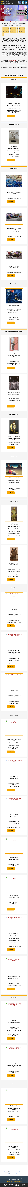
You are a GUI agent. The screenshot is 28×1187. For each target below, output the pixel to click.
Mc (24, 28)
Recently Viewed (21, 13)
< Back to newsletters (14, 21)
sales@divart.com (8, 3)
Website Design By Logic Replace (14, 1181)
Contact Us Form (12, 60)
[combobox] (14, 17)
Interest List (21, 10)
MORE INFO (10, 159)
